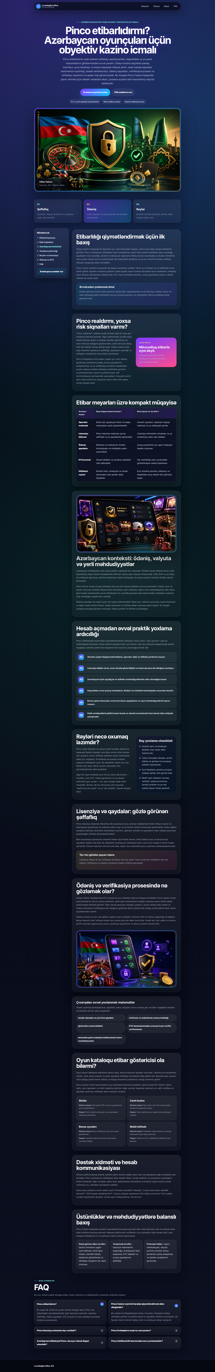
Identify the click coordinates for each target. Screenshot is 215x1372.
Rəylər (166, 6)
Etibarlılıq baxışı (47, 238)
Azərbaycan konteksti (50, 246)
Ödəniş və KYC (46, 260)
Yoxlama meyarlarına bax (95, 92)
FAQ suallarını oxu (123, 92)
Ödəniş (156, 6)
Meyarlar (145, 6)
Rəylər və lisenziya (48, 255)
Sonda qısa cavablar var (51, 271)
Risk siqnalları (46, 242)
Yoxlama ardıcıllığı (48, 251)
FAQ (175, 6)
